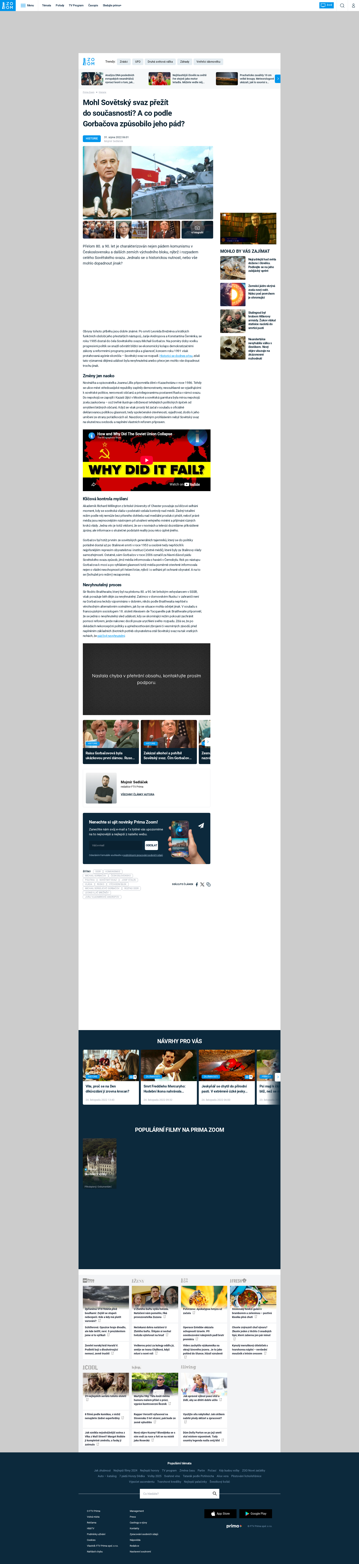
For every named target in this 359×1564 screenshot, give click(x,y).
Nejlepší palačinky (195, 1481)
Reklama (91, 1522)
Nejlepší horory (149, 1470)
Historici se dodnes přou (175, 356)
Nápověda (135, 1540)
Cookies (91, 1540)
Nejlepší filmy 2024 (125, 1470)
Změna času (187, 1470)
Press (133, 1516)
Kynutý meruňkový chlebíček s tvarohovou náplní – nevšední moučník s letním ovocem (250, 1349)
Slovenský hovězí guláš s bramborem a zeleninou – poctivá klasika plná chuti (252, 1313)
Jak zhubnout (102, 1470)
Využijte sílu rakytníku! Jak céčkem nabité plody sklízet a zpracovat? (204, 1416)
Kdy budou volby (229, 1470)
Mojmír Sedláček (113, 141)
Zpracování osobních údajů (144, 1534)
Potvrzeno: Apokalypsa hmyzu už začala (202, 1311)
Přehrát (92, 1169)
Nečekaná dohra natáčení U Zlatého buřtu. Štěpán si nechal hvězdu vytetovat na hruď (152, 1331)
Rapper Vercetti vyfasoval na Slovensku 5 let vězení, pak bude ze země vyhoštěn (155, 1418)
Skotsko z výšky (96, 1174)
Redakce (134, 1545)
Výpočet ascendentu (141, 1481)
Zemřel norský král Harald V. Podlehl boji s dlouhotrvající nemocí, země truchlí (101, 1349)
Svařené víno (172, 1476)
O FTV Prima (93, 1511)
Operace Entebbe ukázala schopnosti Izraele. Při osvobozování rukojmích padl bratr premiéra (203, 1333)
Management (137, 1511)
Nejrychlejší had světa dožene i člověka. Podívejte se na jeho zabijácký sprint (262, 265)
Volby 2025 (154, 1476)
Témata (46, 5)
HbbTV (90, 1528)
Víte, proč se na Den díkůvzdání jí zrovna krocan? (107, 1088)
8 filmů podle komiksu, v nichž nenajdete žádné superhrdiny (102, 1416)
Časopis (93, 5)
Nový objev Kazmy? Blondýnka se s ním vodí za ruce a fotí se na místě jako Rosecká (154, 1436)
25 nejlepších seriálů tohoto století (105, 1396)
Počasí (212, 1470)
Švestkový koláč (220, 1481)
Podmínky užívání (96, 1534)
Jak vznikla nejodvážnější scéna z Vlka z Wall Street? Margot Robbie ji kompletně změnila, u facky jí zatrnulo (105, 1438)
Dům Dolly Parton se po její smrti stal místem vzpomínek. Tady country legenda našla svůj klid (202, 1436)
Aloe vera (222, 1476)
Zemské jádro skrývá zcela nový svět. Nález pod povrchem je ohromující (261, 291)
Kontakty (134, 1528)
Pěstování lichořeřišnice (246, 1476)
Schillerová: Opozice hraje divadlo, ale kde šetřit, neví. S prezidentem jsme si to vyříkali (105, 1331)
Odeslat (151, 845)
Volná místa (93, 1516)
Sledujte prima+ (112, 5)
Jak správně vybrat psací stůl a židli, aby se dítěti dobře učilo (201, 1398)
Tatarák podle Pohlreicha (198, 1476)
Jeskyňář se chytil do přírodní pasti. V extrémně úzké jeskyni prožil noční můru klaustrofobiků (225, 1089)
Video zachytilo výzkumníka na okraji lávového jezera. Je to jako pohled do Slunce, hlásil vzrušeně (203, 1349)
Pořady (60, 5)
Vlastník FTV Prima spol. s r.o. (102, 1545)
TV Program (76, 5)
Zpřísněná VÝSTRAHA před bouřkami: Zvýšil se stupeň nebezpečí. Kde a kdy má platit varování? (103, 1315)
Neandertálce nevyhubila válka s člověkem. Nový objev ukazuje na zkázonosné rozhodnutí (260, 348)
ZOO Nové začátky (253, 1470)
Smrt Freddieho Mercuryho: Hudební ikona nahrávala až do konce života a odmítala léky (166, 1089)
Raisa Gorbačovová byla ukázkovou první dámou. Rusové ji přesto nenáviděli (111, 756)
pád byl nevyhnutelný (111, 636)
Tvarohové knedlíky (169, 1481)
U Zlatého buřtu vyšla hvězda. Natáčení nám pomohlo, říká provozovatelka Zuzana (151, 1313)
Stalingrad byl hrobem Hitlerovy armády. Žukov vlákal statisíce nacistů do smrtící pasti (262, 320)
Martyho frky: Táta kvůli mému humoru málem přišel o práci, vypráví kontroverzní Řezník (152, 1400)
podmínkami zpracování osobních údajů (143, 855)
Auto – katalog (107, 1476)
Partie (201, 1470)
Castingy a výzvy (138, 1522)
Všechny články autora (137, 794)
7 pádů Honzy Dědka (132, 1476)
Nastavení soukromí (140, 1551)
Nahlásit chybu (95, 1551)
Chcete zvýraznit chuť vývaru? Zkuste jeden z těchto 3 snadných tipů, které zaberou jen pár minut (251, 1331)
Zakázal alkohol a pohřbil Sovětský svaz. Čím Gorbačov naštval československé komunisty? (166, 756)
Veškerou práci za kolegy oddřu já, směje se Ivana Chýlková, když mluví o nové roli (154, 1349)
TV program (169, 1470)
